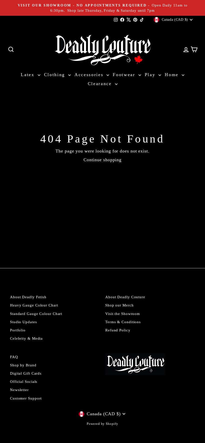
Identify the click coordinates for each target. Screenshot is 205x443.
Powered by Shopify (102, 424)
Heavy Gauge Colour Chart (34, 305)
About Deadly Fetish (28, 297)
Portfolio (18, 330)
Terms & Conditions (123, 322)
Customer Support (26, 398)
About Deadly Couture (125, 297)
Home (172, 74)
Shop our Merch (119, 305)
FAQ (14, 357)
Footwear (125, 74)
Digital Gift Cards (26, 373)
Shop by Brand (23, 365)
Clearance (101, 83)
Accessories (89, 74)
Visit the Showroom (122, 313)
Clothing (55, 74)
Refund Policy (117, 330)
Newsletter (19, 390)
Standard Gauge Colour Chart (36, 313)
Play (151, 74)
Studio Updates (23, 322)
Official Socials (23, 381)
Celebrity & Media (26, 338)
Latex (28, 74)
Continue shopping (103, 159)
